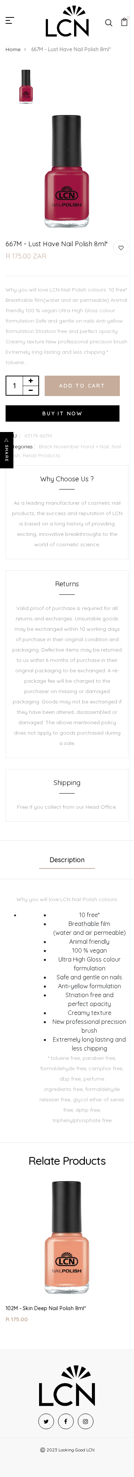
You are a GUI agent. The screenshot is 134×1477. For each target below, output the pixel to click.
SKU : (13, 435)
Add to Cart (82, 385)
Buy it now (62, 413)
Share (6, 453)
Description (67, 859)
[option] (26, 87)
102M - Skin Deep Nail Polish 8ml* (46, 1308)
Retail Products (41, 455)
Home (13, 49)
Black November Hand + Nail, (75, 446)
